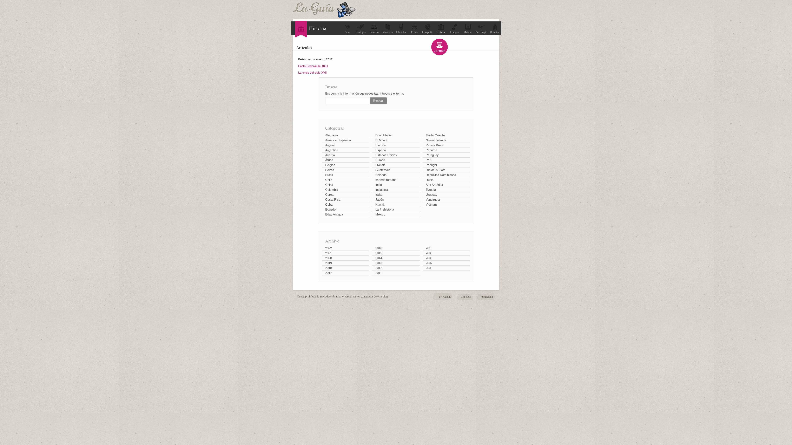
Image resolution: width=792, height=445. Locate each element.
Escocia (380, 145)
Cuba (328, 204)
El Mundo (381, 140)
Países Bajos (435, 145)
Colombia (331, 189)
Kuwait (379, 204)
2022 (328, 248)
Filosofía (401, 32)
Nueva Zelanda (436, 140)
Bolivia (329, 170)
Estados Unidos (386, 155)
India (378, 184)
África (329, 160)
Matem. (468, 32)
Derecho (374, 32)
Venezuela (433, 199)
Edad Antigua (334, 214)
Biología (361, 32)
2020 (328, 258)
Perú (429, 160)
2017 (328, 273)
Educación (388, 32)
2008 (429, 258)
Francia (380, 165)
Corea (329, 194)
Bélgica (330, 165)
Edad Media (383, 135)
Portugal (431, 165)
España (380, 150)
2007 (429, 263)
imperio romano (385, 180)
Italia (378, 194)
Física (414, 32)
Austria (330, 155)
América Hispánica (338, 140)
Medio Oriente (435, 135)
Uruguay (431, 194)
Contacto (466, 297)
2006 (429, 268)
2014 (378, 258)
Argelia (330, 145)
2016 (378, 248)
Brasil (329, 175)
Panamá (431, 150)
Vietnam (431, 204)
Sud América (434, 184)
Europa (380, 160)
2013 (378, 263)
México (380, 214)
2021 (328, 253)
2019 (328, 263)
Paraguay (432, 155)
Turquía (431, 189)
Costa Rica (332, 199)
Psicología (481, 32)
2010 (429, 248)
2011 (378, 273)
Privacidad (445, 297)
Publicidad (487, 297)
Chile (328, 180)
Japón (379, 199)
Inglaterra (381, 189)
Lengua (454, 32)
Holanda (381, 175)
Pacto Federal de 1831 (313, 66)
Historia (441, 32)
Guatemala (382, 170)
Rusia (430, 180)
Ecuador (331, 209)
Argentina (331, 150)
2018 (328, 268)
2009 (429, 253)
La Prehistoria (384, 209)
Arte (347, 32)
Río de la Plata (435, 170)
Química (495, 32)
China (329, 184)
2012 (378, 268)
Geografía (427, 32)
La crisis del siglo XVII (312, 72)
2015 (378, 253)
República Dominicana (441, 175)
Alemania (331, 135)
